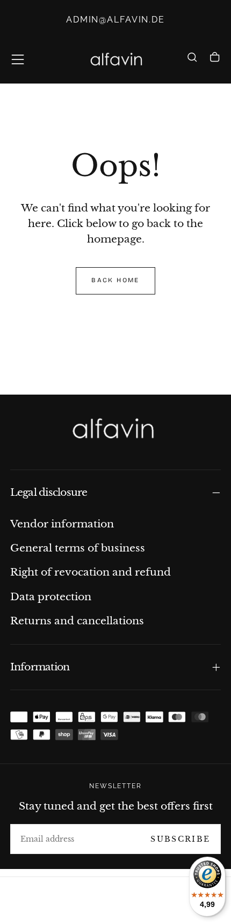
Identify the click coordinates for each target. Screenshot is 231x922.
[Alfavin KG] (115, 430)
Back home (115, 280)
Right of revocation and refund (90, 571)
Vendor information (62, 523)
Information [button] (40, 667)
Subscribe (180, 839)
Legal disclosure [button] (49, 492)
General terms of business (77, 547)
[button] (17, 59)
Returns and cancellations (77, 620)
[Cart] (214, 61)
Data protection (50, 596)
